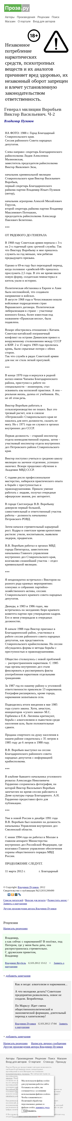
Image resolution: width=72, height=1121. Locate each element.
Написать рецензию (15, 928)
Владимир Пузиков (18, 121)
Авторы (10, 17)
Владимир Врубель (15, 963)
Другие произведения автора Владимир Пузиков (29, 908)
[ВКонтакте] (9, 894)
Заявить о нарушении (15, 903)
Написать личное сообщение (48, 1043)
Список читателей (13, 900)
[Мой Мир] (16, 894)
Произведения (26, 17)
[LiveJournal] (19, 894)
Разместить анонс (57, 900)
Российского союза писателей (24, 1116)
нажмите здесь (43, 1107)
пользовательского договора (17, 1074)
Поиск (55, 17)
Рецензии (43, 17)
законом (9, 1078)
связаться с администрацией (17, 1096)
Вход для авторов (44, 21)
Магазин (10, 21)
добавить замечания (18, 975)
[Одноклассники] (12, 894)
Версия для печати (35, 900)
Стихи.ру (48, 1061)
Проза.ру (61, 1061)
